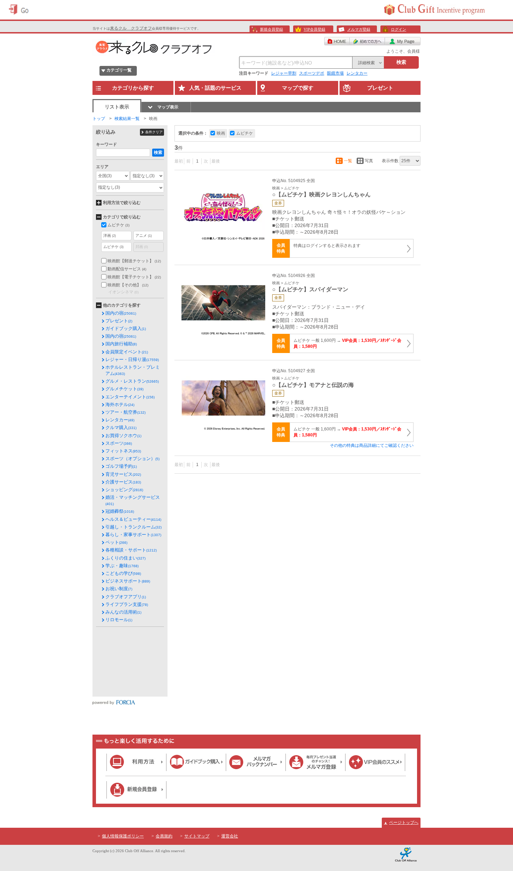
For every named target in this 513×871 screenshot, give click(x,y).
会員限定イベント (126, 351)
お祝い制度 (118, 588)
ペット (116, 542)
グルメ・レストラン (132, 381)
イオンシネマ (123, 292)
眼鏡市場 (335, 73)
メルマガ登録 (358, 29)
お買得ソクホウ (123, 435)
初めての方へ (367, 41)
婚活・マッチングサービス (132, 500)
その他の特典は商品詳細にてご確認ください (372, 445)
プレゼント (118, 320)
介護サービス (123, 482)
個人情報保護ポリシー (123, 836)
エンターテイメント (130, 396)
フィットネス (123, 450)
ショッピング (124, 489)
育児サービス (123, 474)
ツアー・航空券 (125, 412)
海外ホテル (119, 404)
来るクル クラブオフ (131, 28)
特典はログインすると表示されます (326, 245)
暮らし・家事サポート (133, 534)
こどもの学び (123, 573)
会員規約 (164, 836)
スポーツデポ (311, 73)
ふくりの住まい (125, 558)
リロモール (118, 619)
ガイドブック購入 (125, 328)
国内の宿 (120, 313)
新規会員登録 (271, 29)
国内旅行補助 (121, 343)
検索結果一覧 (127, 118)
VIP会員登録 (314, 29)
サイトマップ (196, 836)
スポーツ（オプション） (132, 458)
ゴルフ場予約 (121, 466)
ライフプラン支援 (126, 604)
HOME (337, 41)
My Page (403, 41)
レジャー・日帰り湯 (132, 359)
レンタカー (357, 73)
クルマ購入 (120, 427)
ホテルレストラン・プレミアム (132, 370)
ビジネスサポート (127, 581)
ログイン (398, 29)
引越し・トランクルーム (133, 527)
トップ (98, 118)
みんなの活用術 (123, 612)
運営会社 (229, 836)
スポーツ (118, 443)
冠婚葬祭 (119, 511)
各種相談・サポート (131, 550)
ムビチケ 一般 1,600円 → (347, 343)
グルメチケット (124, 388)
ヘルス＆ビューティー (133, 519)
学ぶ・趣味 (122, 565)
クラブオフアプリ (125, 596)
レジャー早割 (283, 73)
